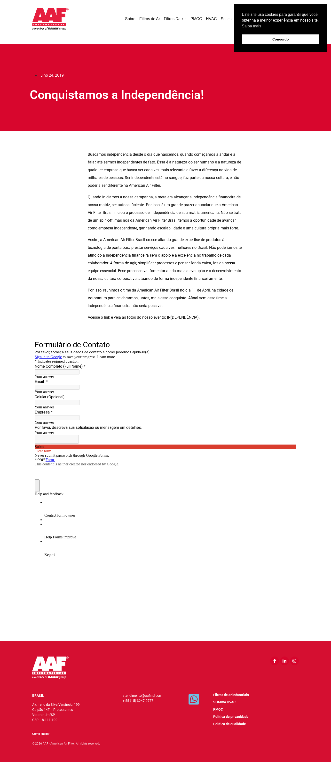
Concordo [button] (280, 39)
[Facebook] (274, 661)
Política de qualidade (229, 724)
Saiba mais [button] (251, 26)
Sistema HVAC (224, 702)
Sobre (130, 19)
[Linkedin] (284, 661)
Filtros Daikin (175, 19)
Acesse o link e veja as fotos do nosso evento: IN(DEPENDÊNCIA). (144, 317)
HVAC (211, 19)
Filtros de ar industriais (231, 695)
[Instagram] (294, 661)
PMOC (196, 19)
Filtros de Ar (149, 19)
